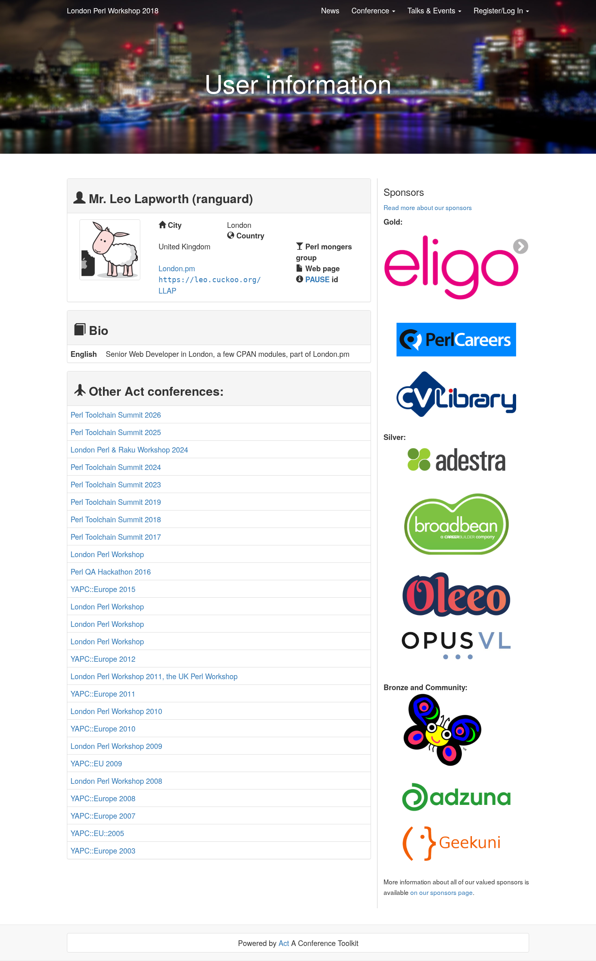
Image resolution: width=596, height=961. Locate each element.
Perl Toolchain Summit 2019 (116, 501)
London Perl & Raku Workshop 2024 (129, 449)
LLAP (167, 290)
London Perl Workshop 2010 (116, 711)
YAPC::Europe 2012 (103, 658)
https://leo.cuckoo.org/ (210, 279)
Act (284, 942)
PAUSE (317, 279)
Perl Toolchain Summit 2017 (116, 536)
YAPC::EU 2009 (96, 763)
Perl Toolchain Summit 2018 (116, 519)
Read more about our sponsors (428, 207)
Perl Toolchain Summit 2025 (116, 432)
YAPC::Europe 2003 (103, 850)
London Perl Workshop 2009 (116, 745)
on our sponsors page (441, 892)
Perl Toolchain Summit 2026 (116, 414)
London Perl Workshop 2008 (116, 780)
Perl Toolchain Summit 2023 (116, 484)
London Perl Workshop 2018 (113, 10)
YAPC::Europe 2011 (103, 693)
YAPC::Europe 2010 (103, 728)
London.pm (177, 268)
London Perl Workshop (107, 554)
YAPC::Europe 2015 (103, 588)
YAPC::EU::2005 (97, 833)
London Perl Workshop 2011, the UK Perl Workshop (154, 676)
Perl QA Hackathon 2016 (111, 571)
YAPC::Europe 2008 (103, 798)
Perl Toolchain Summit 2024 (116, 466)
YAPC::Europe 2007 (103, 815)
